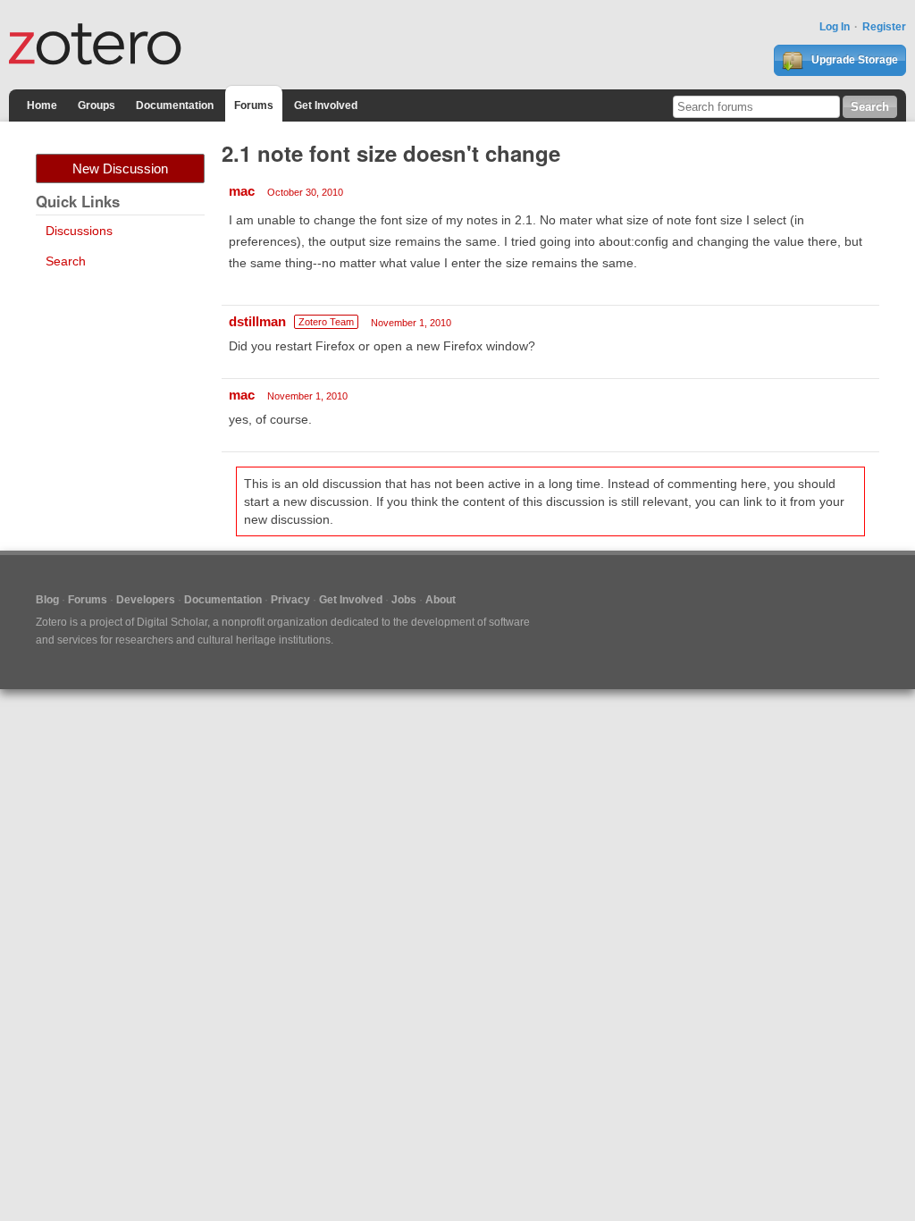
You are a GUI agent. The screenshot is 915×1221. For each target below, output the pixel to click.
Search (66, 261)
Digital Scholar (172, 622)
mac (242, 190)
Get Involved (325, 105)
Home (42, 105)
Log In (834, 27)
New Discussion (120, 168)
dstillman (257, 321)
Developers (145, 600)
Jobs (403, 600)
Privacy (290, 600)
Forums (253, 105)
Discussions (79, 230)
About (440, 600)
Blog (47, 600)
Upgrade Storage (853, 60)
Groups (96, 105)
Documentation (175, 105)
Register (884, 27)
